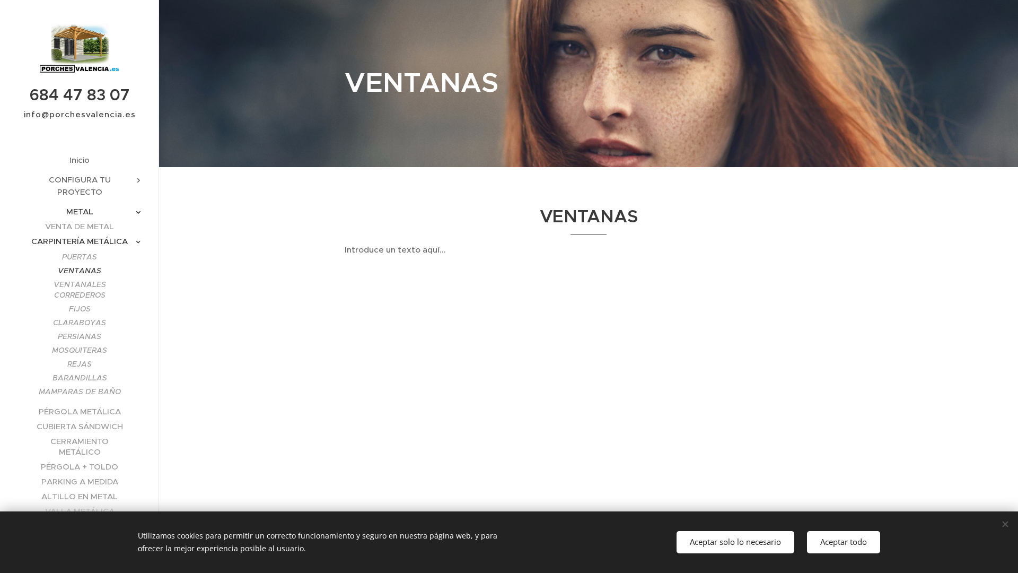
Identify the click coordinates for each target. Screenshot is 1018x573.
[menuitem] (79, 160)
